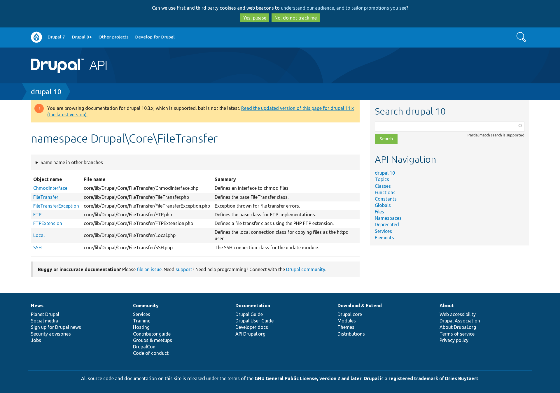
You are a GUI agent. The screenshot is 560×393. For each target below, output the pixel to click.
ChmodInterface (50, 188)
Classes (383, 186)
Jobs (36, 340)
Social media (44, 320)
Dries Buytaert (461, 378)
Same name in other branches (72, 162)
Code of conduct (151, 353)
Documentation (252, 305)
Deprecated (387, 224)
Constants (386, 198)
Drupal (371, 378)
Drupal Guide (249, 314)
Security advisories (51, 333)
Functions (385, 192)
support (184, 269)
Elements (384, 237)
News (37, 305)
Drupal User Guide (254, 320)
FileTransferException (56, 205)
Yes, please (254, 17)
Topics (382, 179)
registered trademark (413, 378)
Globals (383, 205)
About (447, 305)
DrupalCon (144, 346)
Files (379, 211)
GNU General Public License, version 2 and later (308, 378)
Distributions (351, 333)
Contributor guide (152, 333)
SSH (37, 247)
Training (141, 320)
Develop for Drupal (155, 36)
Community (146, 305)
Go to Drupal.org (36, 37)
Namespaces (388, 218)
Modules (346, 320)
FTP (37, 214)
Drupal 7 (56, 36)
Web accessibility (458, 314)
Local (39, 235)
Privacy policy (454, 340)
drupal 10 (46, 92)
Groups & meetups (152, 340)
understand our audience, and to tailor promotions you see (343, 7)
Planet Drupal (45, 314)
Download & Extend (359, 305)
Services (383, 231)
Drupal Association (460, 320)
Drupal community (305, 269)
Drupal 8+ (82, 36)
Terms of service (457, 333)
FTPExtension (47, 223)
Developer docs (251, 327)
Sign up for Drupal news (56, 327)
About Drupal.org (458, 327)
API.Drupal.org (250, 333)
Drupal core (349, 314)
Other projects (114, 36)
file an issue (149, 269)
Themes (345, 327)
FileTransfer (45, 197)
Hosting (141, 327)
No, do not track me (295, 17)
